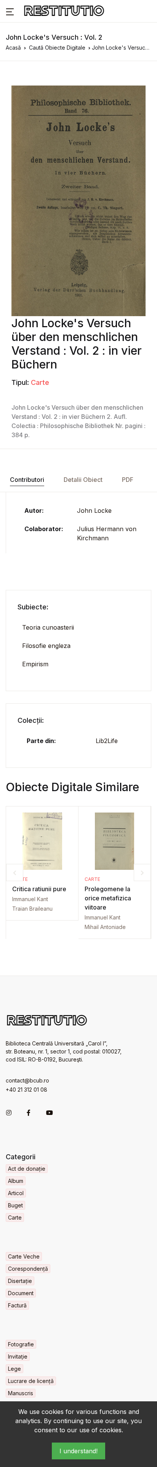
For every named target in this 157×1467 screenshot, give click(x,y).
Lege (14, 1368)
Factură (17, 1305)
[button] (10, 11)
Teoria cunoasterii (48, 627)
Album (15, 1181)
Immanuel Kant (30, 899)
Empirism (35, 664)
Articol (16, 1193)
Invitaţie (17, 1356)
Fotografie (21, 1344)
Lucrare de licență (31, 1381)
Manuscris (20, 1393)
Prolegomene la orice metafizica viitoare (108, 898)
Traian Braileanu (32, 908)
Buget (15, 1205)
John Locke (94, 510)
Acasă (13, 47)
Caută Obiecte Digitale (57, 47)
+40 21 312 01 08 (26, 1089)
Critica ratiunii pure (39, 889)
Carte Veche (24, 1256)
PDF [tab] (127, 479)
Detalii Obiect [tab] (83, 479)
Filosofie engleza (46, 645)
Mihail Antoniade (105, 927)
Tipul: (20, 382)
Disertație (20, 1281)
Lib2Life (107, 741)
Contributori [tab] (27, 479)
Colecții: (31, 720)
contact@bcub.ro (27, 1080)
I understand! (78, 1451)
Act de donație (26, 1168)
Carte (40, 382)
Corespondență (28, 1268)
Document (21, 1293)
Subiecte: (33, 607)
